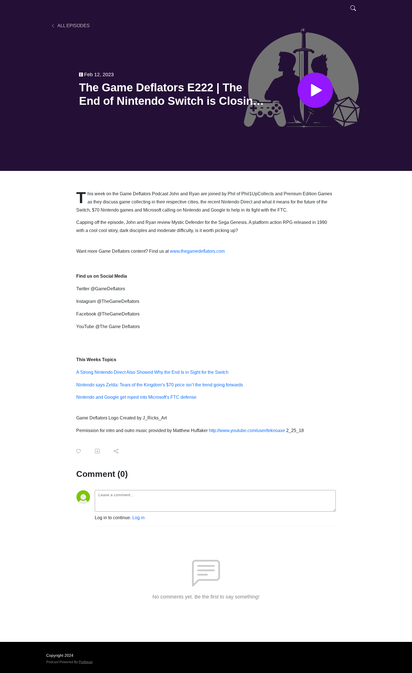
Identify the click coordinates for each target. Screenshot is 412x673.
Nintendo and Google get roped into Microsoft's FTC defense (136, 397)
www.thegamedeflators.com (197, 251)
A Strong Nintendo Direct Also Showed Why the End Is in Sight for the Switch (152, 372)
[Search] (353, 7)
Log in (138, 517)
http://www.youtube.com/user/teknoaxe (247, 430)
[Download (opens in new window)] (97, 451)
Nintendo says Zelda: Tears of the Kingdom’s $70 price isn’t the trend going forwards (159, 384)
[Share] (116, 451)
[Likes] (79, 451)
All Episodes (73, 25)
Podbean (86, 662)
